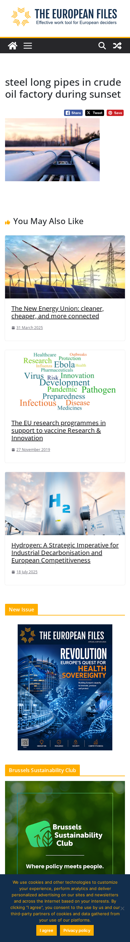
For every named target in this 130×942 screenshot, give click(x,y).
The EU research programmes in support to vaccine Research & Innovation (58, 430)
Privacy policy (76, 930)
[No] (122, 908)
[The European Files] (12, 45)
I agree (46, 930)
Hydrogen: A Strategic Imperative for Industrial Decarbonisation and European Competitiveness (65, 552)
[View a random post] (117, 45)
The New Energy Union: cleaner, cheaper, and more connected (57, 312)
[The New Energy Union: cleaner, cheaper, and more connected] (65, 266)
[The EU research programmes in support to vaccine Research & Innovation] (65, 381)
